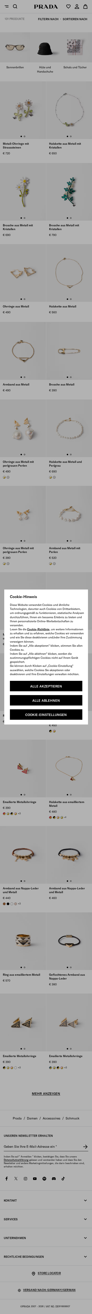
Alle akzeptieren (46, 686)
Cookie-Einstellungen (46, 715)
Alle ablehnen (46, 700)
